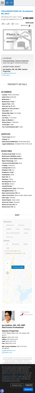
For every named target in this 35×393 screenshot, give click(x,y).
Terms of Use (19, 375)
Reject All (29, 385)
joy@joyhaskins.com (9, 73)
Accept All (28, 389)
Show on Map (18, 267)
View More (6, 75)
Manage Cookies (17, 385)
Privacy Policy (8, 375)
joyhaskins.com (7, 352)
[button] (2, 391)
